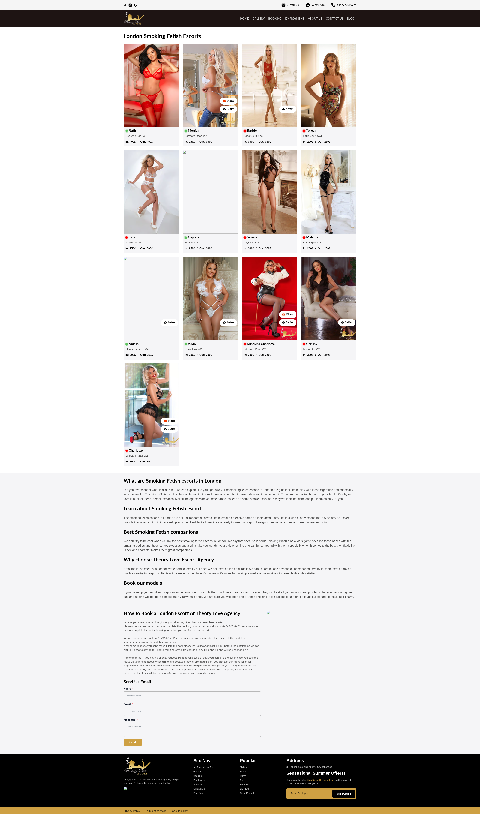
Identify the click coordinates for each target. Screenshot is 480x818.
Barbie (252, 130)
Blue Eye (244, 789)
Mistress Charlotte (261, 344)
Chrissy (311, 344)
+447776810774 (346, 4)
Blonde (243, 771)
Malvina (312, 237)
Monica (193, 130)
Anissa (134, 344)
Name (127, 688)
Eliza (132, 237)
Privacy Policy (132, 810)
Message (129, 719)
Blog (351, 18)
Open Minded (247, 793)
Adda (192, 344)
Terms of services (156, 810)
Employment (294, 18)
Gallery (259, 18)
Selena (252, 237)
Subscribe (343, 793)
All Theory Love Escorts (206, 767)
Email (127, 704)
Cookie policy (180, 810)
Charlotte (136, 450)
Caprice (194, 237)
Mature (243, 767)
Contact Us (334, 18)
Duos (242, 780)
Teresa (311, 130)
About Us (315, 18)
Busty (243, 776)
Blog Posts (199, 793)
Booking (274, 18)
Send (132, 742)
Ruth (132, 130)
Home (244, 18)
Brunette (244, 784)
